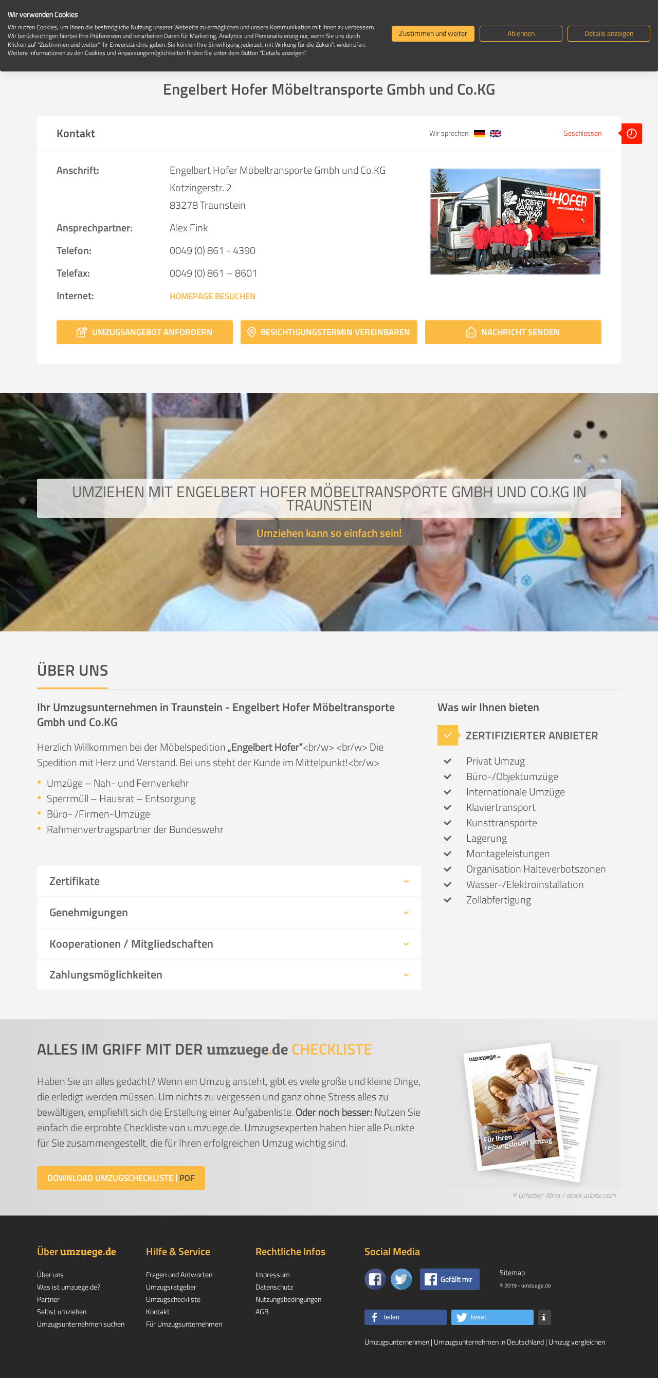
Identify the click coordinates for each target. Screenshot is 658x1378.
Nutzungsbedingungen (288, 1299)
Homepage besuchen (213, 296)
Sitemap (512, 1272)
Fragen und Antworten (179, 1274)
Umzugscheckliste (173, 1299)
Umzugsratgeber (171, 1286)
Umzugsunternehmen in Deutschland (489, 1341)
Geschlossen (583, 133)
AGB (262, 1311)
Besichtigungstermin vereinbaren (334, 332)
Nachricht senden (519, 332)
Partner (48, 1299)
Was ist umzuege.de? (68, 1286)
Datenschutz (274, 1286)
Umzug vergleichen (577, 1341)
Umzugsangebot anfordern (151, 332)
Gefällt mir (456, 1279)
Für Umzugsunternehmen (184, 1323)
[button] (405, 1317)
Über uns (50, 1274)
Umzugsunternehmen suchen (80, 1323)
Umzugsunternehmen (396, 1341)
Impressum (272, 1274)
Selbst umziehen (61, 1311)
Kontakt (158, 1311)
